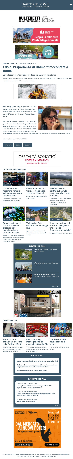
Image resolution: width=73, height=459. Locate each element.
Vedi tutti (56, 405)
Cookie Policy (52, 456)
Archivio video (55, 286)
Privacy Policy (43, 456)
